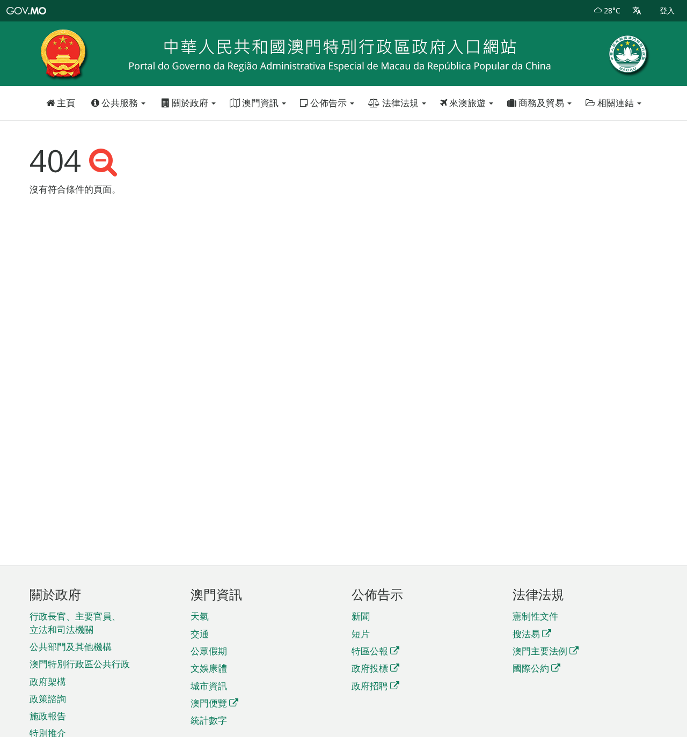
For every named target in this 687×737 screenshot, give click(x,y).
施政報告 (48, 716)
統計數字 (209, 720)
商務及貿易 (541, 103)
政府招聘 (370, 686)
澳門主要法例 (540, 651)
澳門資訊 (260, 103)
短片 (361, 634)
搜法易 (526, 634)
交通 (200, 634)
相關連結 (615, 103)
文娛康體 (209, 668)
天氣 (200, 616)
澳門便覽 (209, 703)
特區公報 (370, 651)
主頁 (65, 103)
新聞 (361, 616)
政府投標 (370, 668)
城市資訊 (209, 686)
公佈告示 (328, 103)
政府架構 (48, 681)
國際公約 (531, 668)
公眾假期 (209, 651)
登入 (667, 10)
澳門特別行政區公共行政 (80, 664)
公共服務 (119, 103)
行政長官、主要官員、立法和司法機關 (75, 622)
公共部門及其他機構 (71, 646)
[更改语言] (636, 10)
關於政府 (190, 103)
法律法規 (400, 103)
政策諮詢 (48, 698)
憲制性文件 (535, 616)
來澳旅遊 (467, 103)
